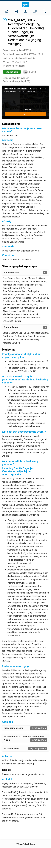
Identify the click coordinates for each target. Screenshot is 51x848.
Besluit (32, 72)
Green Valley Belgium (26, 844)
